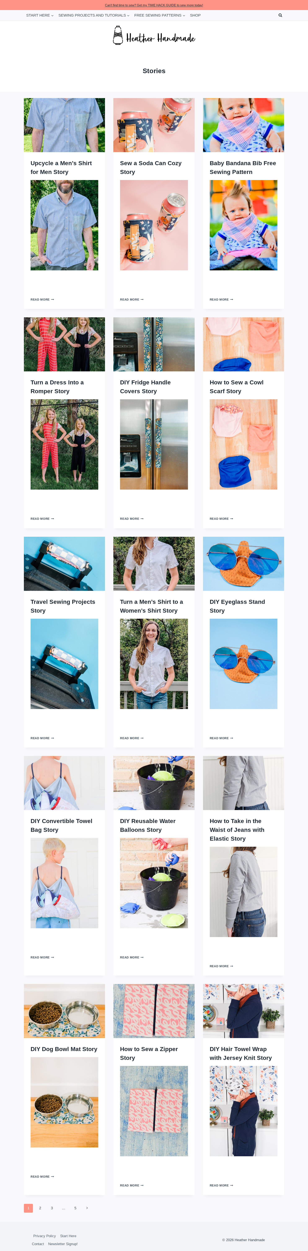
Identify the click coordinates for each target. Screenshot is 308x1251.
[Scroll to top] (297, 1244)
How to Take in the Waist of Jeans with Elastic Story (237, 830)
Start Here (68, 1236)
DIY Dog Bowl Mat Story (64, 1049)
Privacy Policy (44, 1236)
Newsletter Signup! (63, 1244)
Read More (42, 299)
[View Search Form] (280, 15)
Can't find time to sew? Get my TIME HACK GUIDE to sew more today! (154, 5)
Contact (38, 1244)
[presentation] (64, 125)
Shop (195, 15)
